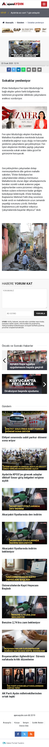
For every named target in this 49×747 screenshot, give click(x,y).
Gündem (20, 23)
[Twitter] (14, 70)
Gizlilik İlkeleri (37, 723)
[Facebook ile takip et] (18, 734)
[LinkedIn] (18, 70)
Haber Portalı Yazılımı (15, 743)
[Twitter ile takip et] (24, 734)
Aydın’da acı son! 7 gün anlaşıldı (25, 13)
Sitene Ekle (23, 726)
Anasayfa (9, 23)
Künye (17, 723)
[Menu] (44, 4)
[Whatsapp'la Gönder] (23, 70)
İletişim (26, 723)
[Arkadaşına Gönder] (29, 70)
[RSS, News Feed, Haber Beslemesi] (31, 734)
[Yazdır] (34, 70)
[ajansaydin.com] (12, 4)
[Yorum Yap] (39, 70)
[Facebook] (9, 70)
